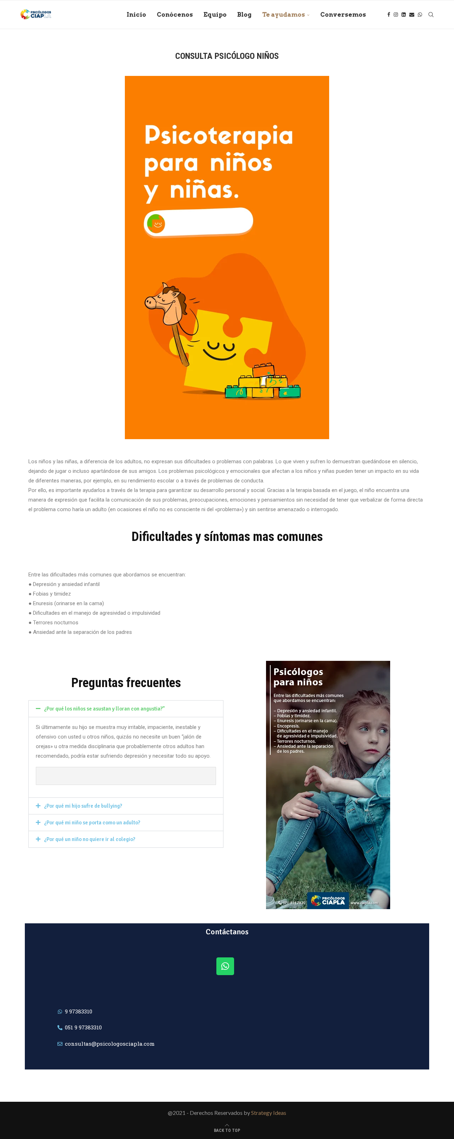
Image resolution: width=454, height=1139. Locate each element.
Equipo (215, 14)
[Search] (430, 14)
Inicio (136, 14)
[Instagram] (396, 14)
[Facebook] (388, 14)
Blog (244, 14)
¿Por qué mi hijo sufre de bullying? (83, 806)
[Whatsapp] (420, 14)
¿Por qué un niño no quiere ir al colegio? (89, 839)
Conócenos (175, 14)
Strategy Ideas (268, 1112)
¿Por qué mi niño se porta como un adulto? (92, 822)
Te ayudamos (283, 14)
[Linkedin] (404, 14)
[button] (126, 709)
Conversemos (343, 14)
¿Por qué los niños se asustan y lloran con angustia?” (104, 709)
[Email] (411, 14)
